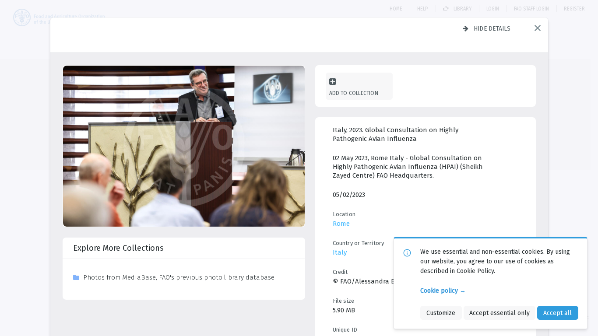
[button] (537, 28)
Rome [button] (341, 224)
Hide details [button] (492, 28)
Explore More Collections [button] (118, 248)
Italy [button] (340, 252)
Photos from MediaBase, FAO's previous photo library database (178, 277)
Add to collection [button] (353, 93)
